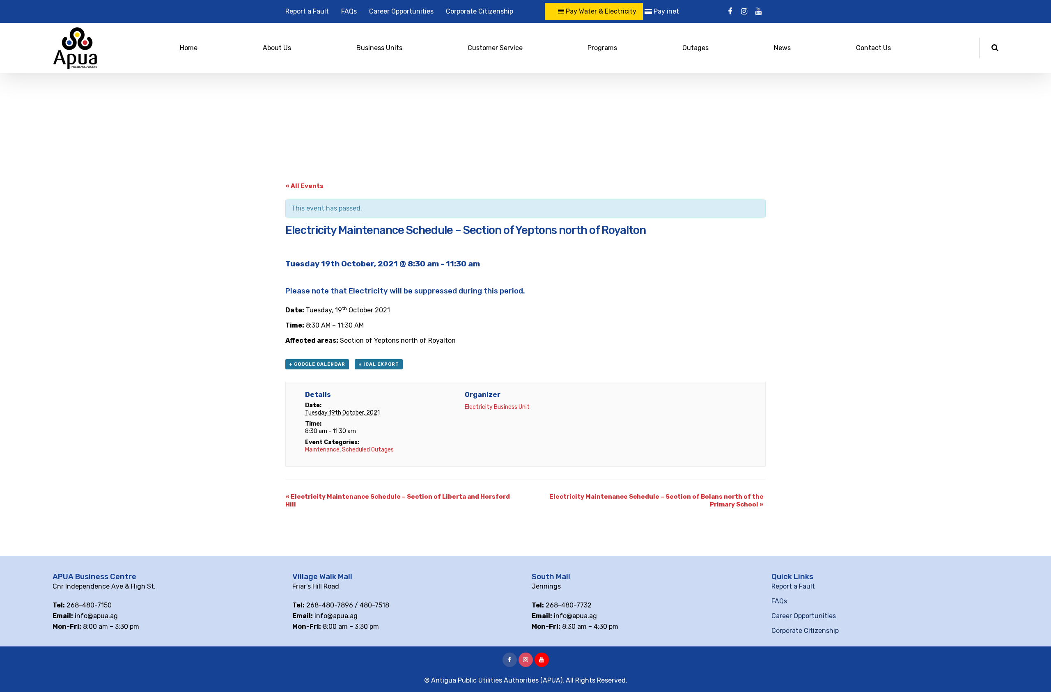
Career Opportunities (401, 11)
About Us (277, 48)
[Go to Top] (1034, 673)
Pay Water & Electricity (600, 11)
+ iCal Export (378, 364)
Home (188, 48)
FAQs (349, 11)
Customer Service (495, 48)
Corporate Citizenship (479, 11)
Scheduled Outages (368, 449)
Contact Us (873, 48)
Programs (602, 48)
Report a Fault (307, 11)
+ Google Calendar (317, 364)
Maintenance (322, 449)
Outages (695, 48)
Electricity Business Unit (497, 406)
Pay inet (665, 11)
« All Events (304, 186)
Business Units (379, 48)
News (782, 48)
